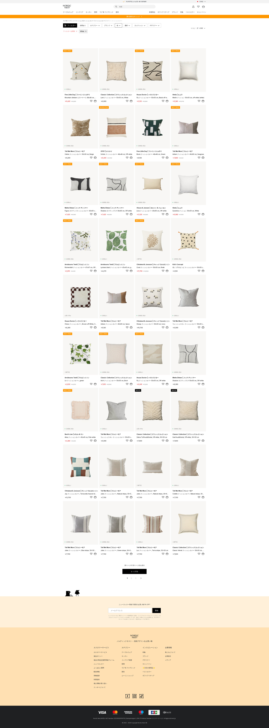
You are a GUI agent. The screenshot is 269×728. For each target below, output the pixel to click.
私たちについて (170, 652)
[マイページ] (193, 6)
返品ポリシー (98, 656)
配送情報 (97, 672)
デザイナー (153, 25)
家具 (117, 12)
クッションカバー (100, 21)
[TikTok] (141, 695)
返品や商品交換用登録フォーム (104, 660)
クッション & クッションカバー (85, 21)
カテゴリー (94, 25)
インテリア (79, 12)
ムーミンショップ (127, 675)
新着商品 (152, 12)
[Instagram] (134, 695)
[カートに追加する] (95, 101)
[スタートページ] (67, 6)
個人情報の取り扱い (100, 683)
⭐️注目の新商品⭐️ (149, 668)
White (82, 31)
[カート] (203, 6)
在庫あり (83, 25)
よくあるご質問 (99, 668)
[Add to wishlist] (91, 101)
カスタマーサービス (100, 652)
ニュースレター (99, 664)
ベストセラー (190, 12)
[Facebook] (127, 695)
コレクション (138, 25)
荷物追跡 (97, 675)
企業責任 (168, 656)
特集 (181, 12)
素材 (126, 25)
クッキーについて (99, 687)
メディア (168, 660)
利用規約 (97, 679)
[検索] (116, 6)
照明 (95, 12)
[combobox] (201, 1)
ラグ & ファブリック (106, 12)
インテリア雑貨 (127, 660)
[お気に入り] (198, 6)
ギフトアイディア (163, 12)
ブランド (175, 12)
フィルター (71, 25)
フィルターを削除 (69, 31)
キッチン (89, 12)
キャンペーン (201, 12)
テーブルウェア (68, 12)
